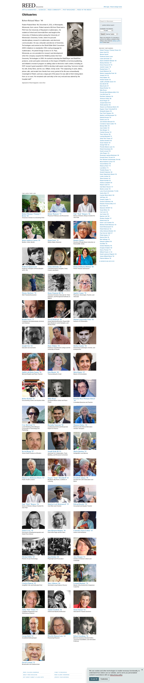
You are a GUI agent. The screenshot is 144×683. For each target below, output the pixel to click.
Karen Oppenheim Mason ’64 (108, 174)
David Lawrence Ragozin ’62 (108, 254)
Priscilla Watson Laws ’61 (107, 147)
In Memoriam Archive (106, 261)
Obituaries (29, 14)
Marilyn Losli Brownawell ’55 (108, 115)
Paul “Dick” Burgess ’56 (106, 113)
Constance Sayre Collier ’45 (108, 124)
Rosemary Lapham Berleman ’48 (109, 155)
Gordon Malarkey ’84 (106, 245)
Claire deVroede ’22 (106, 58)
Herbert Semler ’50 (105, 79)
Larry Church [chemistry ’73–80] (109, 191)
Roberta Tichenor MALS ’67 (108, 203)
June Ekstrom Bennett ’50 (107, 121)
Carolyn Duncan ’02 (105, 132)
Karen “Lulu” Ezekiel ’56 (107, 222)
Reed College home (116, 7)
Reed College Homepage (31, 672)
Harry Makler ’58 (104, 77)
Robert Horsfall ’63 (105, 180)
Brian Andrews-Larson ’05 (107, 161)
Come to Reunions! (61, 672)
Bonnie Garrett (104, 54)
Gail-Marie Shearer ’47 (106, 187)
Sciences (42, 10)
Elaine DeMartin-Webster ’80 (108, 60)
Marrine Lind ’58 (104, 216)
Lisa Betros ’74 (104, 168)
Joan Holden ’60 (104, 128)
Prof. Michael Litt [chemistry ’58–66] (110, 159)
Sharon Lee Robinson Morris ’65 (109, 107)
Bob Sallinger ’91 (105, 239)
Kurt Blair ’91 (103, 243)
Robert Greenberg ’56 (106, 149)
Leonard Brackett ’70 (106, 136)
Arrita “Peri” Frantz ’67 (106, 138)
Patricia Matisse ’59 (105, 258)
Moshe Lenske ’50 (105, 189)
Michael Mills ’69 (105, 126)
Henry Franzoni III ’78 (106, 65)
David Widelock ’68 (105, 71)
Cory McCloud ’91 (105, 94)
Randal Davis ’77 (105, 69)
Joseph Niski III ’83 (105, 103)
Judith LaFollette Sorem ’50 (108, 82)
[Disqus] (52, 111)
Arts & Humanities (29, 10)
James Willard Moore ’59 (107, 256)
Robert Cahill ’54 (105, 185)
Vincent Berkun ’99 (105, 163)
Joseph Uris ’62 (104, 75)
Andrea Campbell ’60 (106, 182)
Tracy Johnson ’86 (105, 134)
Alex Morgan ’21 (104, 130)
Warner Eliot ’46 (104, 237)
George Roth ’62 (104, 145)
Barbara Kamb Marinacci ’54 (108, 224)
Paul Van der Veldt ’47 (106, 233)
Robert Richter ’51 (105, 88)
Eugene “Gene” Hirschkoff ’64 (108, 109)
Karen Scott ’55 (104, 52)
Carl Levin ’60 (104, 212)
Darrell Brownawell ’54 (106, 227)
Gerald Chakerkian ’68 (106, 201)
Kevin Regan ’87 (105, 100)
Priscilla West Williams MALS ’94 (109, 92)
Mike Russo (103, 90)
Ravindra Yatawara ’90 (106, 96)
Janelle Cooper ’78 (105, 67)
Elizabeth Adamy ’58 (106, 111)
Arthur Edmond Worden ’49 (108, 231)
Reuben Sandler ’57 (106, 218)
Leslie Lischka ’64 (105, 176)
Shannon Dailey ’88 (105, 98)
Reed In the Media (84, 10)
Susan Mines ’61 (105, 210)
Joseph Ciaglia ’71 (105, 199)
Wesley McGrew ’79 (105, 63)
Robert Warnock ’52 (105, 229)
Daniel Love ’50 (104, 119)
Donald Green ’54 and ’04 (107, 157)
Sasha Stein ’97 (104, 193)
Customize (104, 679)
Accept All (94, 679)
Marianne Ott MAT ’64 (106, 208)
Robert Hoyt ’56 (104, 220)
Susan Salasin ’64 (105, 142)
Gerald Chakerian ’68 (106, 172)
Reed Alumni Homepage (62, 674)
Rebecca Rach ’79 (105, 166)
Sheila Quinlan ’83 (105, 105)
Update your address (62, 677)
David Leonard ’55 (105, 151)
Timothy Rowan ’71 (105, 170)
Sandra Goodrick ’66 (106, 140)
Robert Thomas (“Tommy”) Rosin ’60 (110, 50)
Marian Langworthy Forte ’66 (108, 73)
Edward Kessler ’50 (105, 117)
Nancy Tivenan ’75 (105, 250)
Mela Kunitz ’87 (104, 86)
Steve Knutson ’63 (105, 178)
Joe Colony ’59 (104, 214)
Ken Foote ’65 (104, 206)
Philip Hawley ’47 (105, 235)
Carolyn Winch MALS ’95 (107, 195)
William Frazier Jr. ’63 (106, 252)
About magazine (30, 674)
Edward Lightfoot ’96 (106, 241)
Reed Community (54, 10)
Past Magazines (69, 10)
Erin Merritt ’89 (104, 84)
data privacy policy (116, 675)
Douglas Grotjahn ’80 (106, 248)
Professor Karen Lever (106, 56)
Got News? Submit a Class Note (33, 677)
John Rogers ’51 (104, 153)
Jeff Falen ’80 (104, 197)
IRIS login (106, 7)
